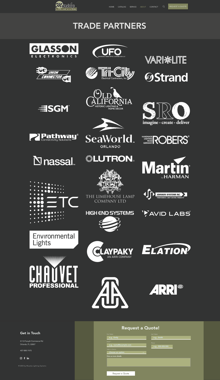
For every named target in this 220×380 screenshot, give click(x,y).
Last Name (154, 334)
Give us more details (114, 356)
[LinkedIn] (27, 358)
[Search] (163, 6)
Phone (153, 343)
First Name (110, 334)
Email (108, 341)
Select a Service (111, 349)
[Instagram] (21, 358)
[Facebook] (24, 358)
